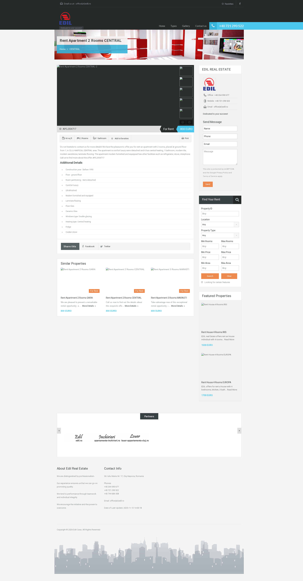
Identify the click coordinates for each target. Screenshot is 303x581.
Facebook (90, 246)
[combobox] (220, 224)
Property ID (206, 208)
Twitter (107, 246)
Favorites (229, 4)
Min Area (205, 263)
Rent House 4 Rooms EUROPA (216, 382)
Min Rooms (206, 241)
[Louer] (135, 437)
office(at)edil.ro (83, 3)
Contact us (201, 25)
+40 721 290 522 (231, 26)
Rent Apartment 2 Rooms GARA (77, 297)
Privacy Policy (222, 173)
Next (175, 95)
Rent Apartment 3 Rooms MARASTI (169, 297)
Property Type (208, 230)
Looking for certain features (217, 282)
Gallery (186, 25)
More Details (88, 306)
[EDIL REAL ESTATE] (65, 20)
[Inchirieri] (107, 437)
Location (205, 219)
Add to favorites (121, 138)
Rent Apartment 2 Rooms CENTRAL (124, 297)
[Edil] (79, 437)
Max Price (226, 252)
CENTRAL (75, 49)
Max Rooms (227, 241)
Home (162, 25)
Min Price (205, 252)
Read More (229, 339)
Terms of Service (210, 176)
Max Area (226, 263)
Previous (59, 95)
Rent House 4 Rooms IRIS (213, 332)
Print (187, 138)
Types (173, 25)
